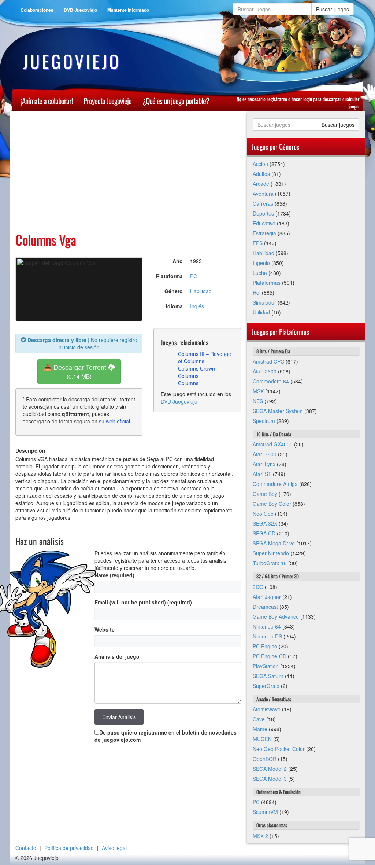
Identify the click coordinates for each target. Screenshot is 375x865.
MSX (258, 391)
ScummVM (265, 812)
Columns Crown (196, 368)
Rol (256, 292)
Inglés (197, 306)
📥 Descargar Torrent (76, 371)
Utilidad (261, 312)
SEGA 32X (265, 523)
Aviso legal (114, 847)
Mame (260, 729)
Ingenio (261, 262)
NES (258, 401)
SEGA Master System (278, 411)
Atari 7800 (264, 454)
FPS (258, 243)
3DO (258, 586)
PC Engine (265, 646)
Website (104, 629)
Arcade (261, 183)
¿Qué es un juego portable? (175, 100)
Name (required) (114, 575)
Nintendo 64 (267, 626)
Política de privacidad (69, 847)
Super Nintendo (271, 553)
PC (193, 276)
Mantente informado (128, 10)
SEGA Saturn (268, 676)
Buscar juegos (332, 9)
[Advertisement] (128, 172)
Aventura (263, 193)
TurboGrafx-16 (270, 563)
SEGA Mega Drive (274, 543)
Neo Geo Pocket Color (279, 748)
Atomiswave (267, 709)
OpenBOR (264, 758)
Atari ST (262, 474)
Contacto (25, 847)
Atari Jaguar (267, 596)
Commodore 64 (271, 381)
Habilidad (201, 291)
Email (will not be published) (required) (143, 602)
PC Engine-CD (269, 656)
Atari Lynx (264, 464)
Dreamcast (265, 606)
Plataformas (267, 282)
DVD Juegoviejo (80, 10)
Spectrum (264, 420)
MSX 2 (260, 835)
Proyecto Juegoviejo (107, 100)
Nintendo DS (267, 636)
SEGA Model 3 (270, 778)
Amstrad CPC (268, 361)
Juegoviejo (72, 61)
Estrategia (264, 233)
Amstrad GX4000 (273, 444)
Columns (188, 375)
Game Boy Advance (276, 616)
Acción (260, 164)
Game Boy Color (272, 503)
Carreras (263, 203)
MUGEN (262, 739)
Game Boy (265, 493)
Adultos (261, 173)
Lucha (260, 272)
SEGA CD (264, 533)
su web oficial (114, 421)
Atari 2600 (264, 371)
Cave (259, 719)
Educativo (264, 223)
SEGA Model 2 (270, 768)
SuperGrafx (266, 685)
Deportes (263, 213)
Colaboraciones (37, 10)
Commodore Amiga (275, 483)
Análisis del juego (117, 656)
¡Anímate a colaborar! (47, 100)
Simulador (264, 302)
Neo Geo (263, 513)
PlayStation (266, 666)
